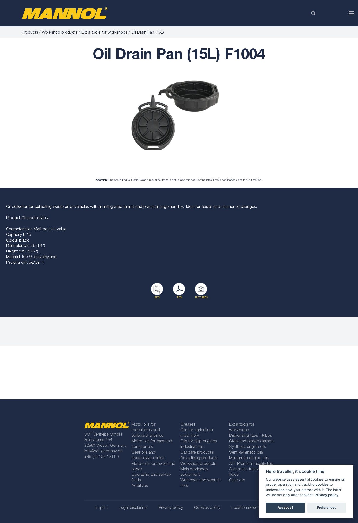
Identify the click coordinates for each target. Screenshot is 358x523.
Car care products (196, 453)
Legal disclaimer (133, 508)
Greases (187, 425)
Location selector (246, 508)
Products (30, 33)
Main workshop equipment (194, 472)
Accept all (285, 507)
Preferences (326, 507)
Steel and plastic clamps (251, 441)
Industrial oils (191, 447)
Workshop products (59, 33)
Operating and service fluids (151, 478)
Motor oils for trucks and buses (153, 467)
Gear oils (237, 480)
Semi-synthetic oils (246, 453)
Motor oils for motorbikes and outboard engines (147, 430)
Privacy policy (326, 495)
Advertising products (198, 458)
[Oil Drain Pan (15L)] (175, 115)
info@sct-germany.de (103, 451)
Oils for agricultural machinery (197, 433)
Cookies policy (207, 508)
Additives (140, 486)
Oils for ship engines (198, 441)
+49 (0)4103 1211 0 (101, 457)
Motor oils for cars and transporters (152, 444)
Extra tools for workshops (104, 33)
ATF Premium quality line (251, 464)
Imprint (102, 508)
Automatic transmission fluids (250, 472)
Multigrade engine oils (248, 458)
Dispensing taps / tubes (250, 436)
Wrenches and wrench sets (200, 483)
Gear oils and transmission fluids (148, 455)
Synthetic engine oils (247, 447)
